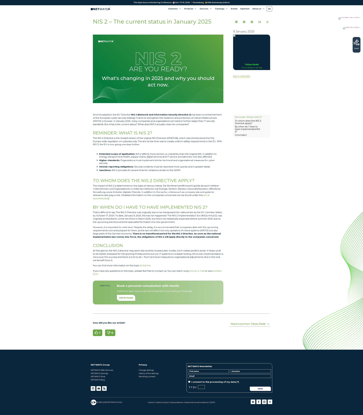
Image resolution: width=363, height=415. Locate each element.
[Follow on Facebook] (258, 402)
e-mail (201, 271)
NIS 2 (236, 76)
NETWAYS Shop (98, 376)
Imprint (151, 402)
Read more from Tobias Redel (248, 324)
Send (260, 389)
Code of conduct (162, 402)
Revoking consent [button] (147, 376)
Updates (244, 76)
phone (193, 271)
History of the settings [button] (149, 373)
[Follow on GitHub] (93, 388)
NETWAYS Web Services (102, 370)
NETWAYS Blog (98, 380)
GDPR (212, 402)
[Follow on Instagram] (264, 402)
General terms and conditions (196, 402)
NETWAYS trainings (99, 373)
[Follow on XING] (270, 402)
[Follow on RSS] (104, 388)
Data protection (176, 402)
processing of (218, 382)
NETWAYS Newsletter (200, 366)
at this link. (145, 265)
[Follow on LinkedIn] (253, 402)
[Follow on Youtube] (98, 388)
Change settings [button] (146, 370)
